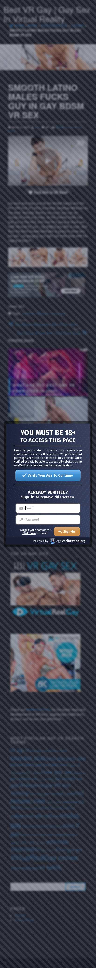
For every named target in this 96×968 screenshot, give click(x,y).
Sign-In (69, 531)
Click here (29, 533)
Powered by (40, 541)
